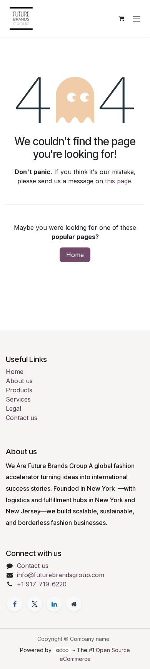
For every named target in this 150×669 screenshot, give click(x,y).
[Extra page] (74, 604)
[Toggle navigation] (136, 18)
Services (18, 399)
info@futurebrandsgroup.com (60, 575)
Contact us (21, 418)
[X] (34, 604)
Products (19, 390)
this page (118, 181)
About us (19, 381)
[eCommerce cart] (121, 18)
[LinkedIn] (54, 604)
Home (75, 255)
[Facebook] (14, 604)
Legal (13, 408)
